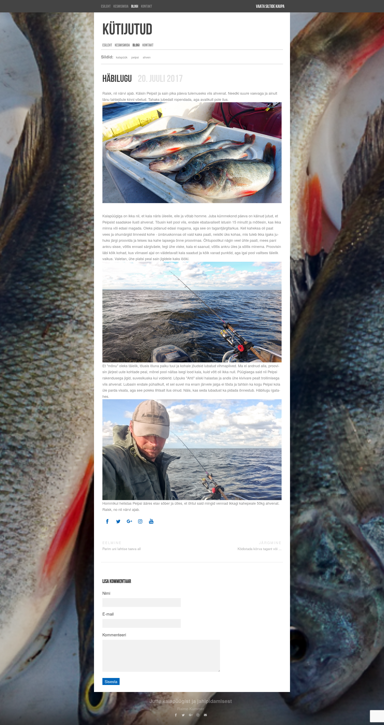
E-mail (108, 614)
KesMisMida (120, 6)
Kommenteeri (114, 635)
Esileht (106, 6)
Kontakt (146, 6)
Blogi (134, 6)
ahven (147, 57)
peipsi (135, 57)
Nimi (106, 593)
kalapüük (121, 57)
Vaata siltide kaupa (270, 6)
